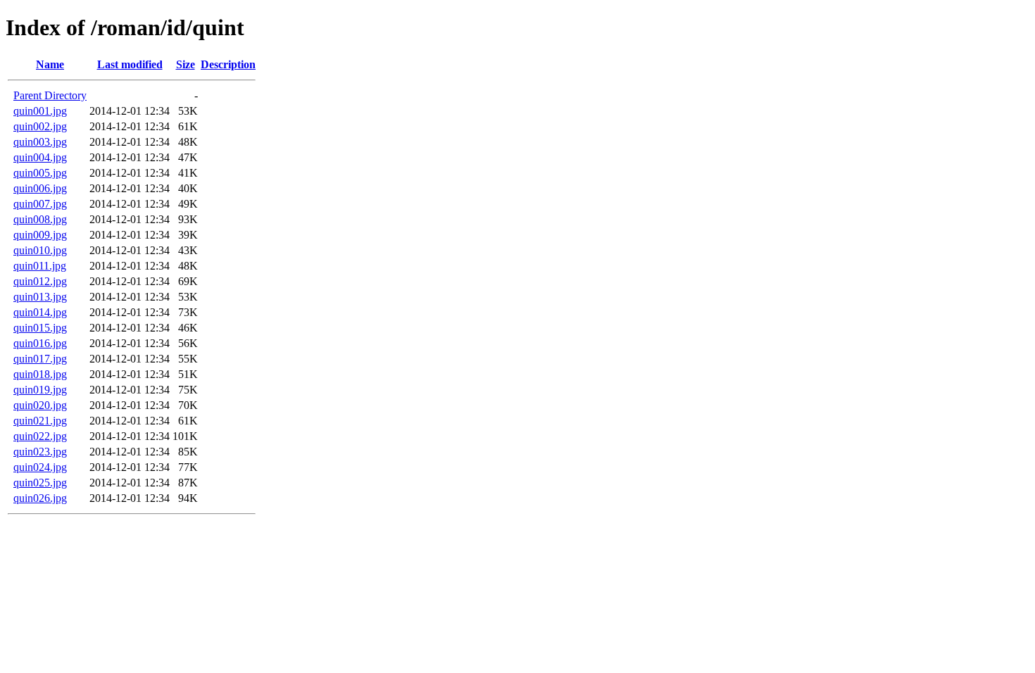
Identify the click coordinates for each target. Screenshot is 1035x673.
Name (50, 64)
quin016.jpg (40, 343)
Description (228, 64)
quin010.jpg (40, 250)
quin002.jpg (40, 126)
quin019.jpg (40, 390)
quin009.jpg (40, 235)
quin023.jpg (40, 452)
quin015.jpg (40, 328)
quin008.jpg (40, 219)
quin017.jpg (40, 359)
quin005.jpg (40, 173)
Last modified (130, 64)
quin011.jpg (39, 266)
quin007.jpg (40, 204)
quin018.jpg (40, 374)
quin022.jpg (40, 436)
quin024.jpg (40, 467)
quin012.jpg (40, 281)
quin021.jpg (40, 421)
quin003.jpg (40, 142)
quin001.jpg (40, 111)
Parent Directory (50, 95)
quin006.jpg (40, 188)
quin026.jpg (40, 498)
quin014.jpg (40, 312)
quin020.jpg (40, 405)
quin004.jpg (40, 157)
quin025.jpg (40, 483)
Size (185, 64)
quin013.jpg (40, 297)
